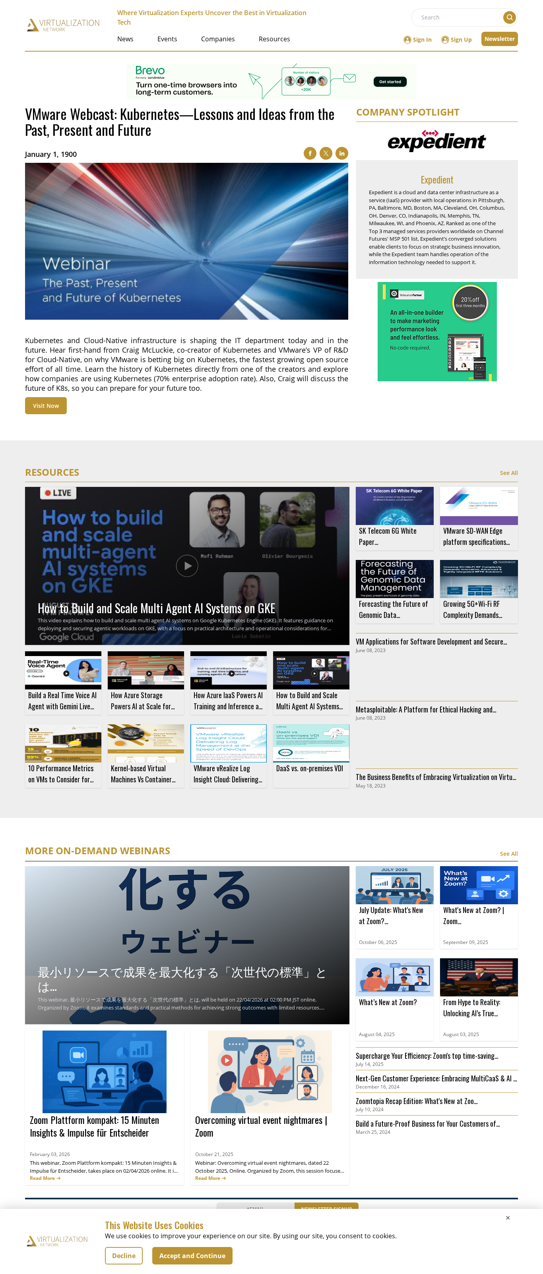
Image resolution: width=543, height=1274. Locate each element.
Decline (124, 1255)
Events (167, 39)
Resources (274, 39)
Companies (218, 39)
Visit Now (46, 405)
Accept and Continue (192, 1255)
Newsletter (500, 38)
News (125, 39)
